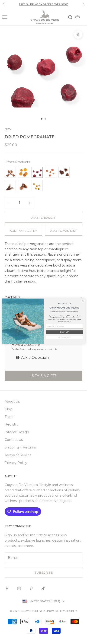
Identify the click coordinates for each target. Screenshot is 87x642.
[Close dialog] (82, 300)
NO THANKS (64, 337)
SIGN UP (64, 332)
